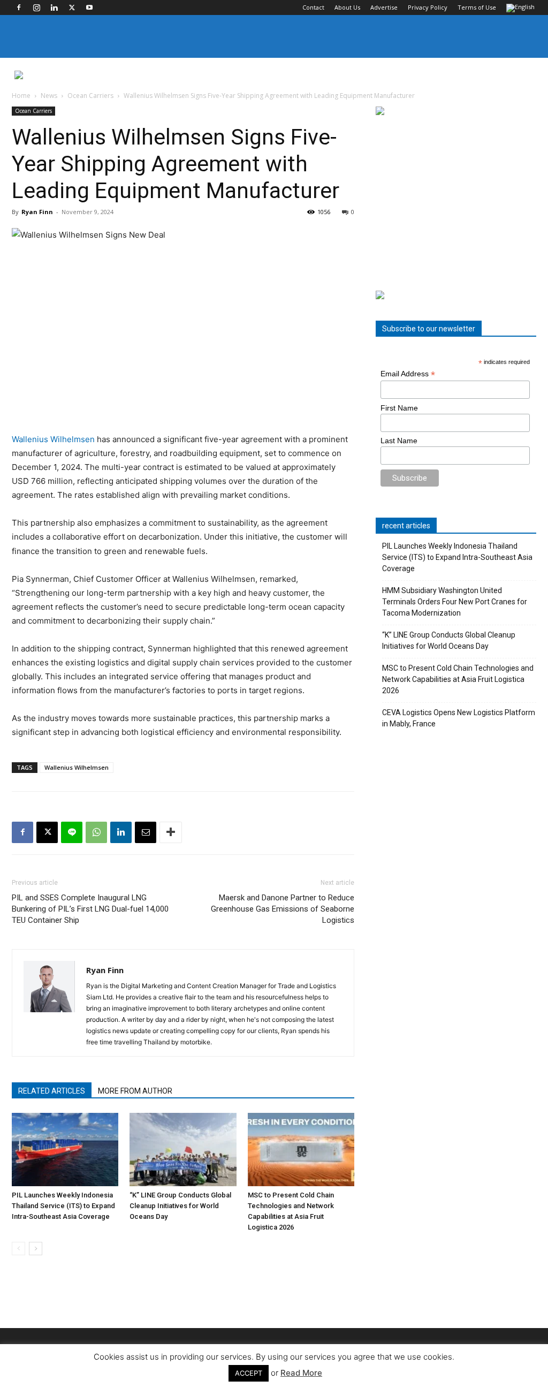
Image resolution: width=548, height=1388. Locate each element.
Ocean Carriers (90, 95)
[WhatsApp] (96, 832)
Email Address (407, 374)
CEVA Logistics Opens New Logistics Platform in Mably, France (458, 718)
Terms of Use (477, 7)
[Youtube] (89, 7)
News (49, 95)
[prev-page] (18, 1248)
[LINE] (71, 832)
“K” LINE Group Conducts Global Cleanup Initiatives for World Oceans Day (180, 1205)
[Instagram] (36, 7)
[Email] (145, 832)
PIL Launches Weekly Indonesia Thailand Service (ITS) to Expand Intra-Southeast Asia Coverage (63, 1205)
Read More (301, 1373)
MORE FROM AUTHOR (135, 1091)
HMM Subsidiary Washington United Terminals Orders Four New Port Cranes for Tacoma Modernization (454, 601)
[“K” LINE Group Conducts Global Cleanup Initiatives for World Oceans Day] (183, 1149)
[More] (170, 832)
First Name (399, 408)
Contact (313, 7)
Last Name (398, 440)
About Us (347, 7)
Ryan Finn (37, 212)
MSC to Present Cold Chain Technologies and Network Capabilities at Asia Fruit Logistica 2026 (458, 679)
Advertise (384, 7)
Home (21, 95)
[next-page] (35, 1248)
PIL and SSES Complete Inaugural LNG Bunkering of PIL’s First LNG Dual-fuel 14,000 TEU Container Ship (90, 909)
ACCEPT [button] (248, 1373)
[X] (72, 7)
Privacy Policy (427, 7)
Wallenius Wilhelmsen (53, 439)
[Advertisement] (456, 203)
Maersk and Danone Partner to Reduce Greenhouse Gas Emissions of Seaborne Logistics (282, 909)
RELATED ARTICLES (51, 1091)
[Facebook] (19, 7)
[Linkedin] (54, 7)
